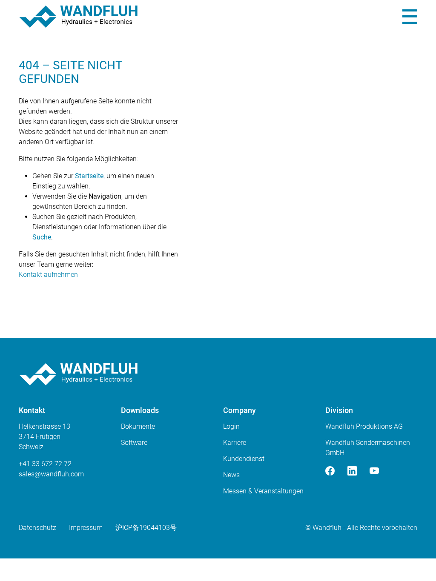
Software (134, 443)
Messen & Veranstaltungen (263, 491)
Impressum (86, 528)
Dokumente (138, 426)
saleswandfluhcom (51, 474)
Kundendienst (243, 459)
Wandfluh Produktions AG (364, 426)
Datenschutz (37, 528)
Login (231, 426)
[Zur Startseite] (78, 16)
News (231, 475)
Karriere (234, 443)
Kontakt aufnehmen (48, 275)
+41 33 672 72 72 (45, 464)
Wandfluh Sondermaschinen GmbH (367, 448)
